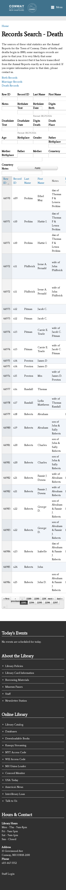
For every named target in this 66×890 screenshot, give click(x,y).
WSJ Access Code (15, 759)
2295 (39, 602)
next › (51, 598)
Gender (37, 137)
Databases (11, 731)
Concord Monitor (15, 773)
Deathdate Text (8, 122)
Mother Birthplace (8, 153)
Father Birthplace (55, 139)
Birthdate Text (22, 106)
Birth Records (9, 77)
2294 (31, 602)
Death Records (10, 85)
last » (59, 598)
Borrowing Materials (17, 680)
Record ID (23, 94)
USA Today (11, 780)
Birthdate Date (38, 106)
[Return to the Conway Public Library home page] (22, 10)
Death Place (52, 122)
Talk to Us (11, 800)
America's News (14, 787)
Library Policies (14, 666)
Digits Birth (52, 106)
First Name (55, 94)
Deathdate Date (23, 122)
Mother (37, 151)
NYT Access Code (15, 752)
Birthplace (23, 137)
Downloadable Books (17, 738)
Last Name (39, 94)
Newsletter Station (16, 700)
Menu (59, 7)
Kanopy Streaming (15, 745)
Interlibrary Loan (15, 794)
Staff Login (8, 873)
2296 (47, 602)
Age (4, 137)
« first (6, 598)
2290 (36, 598)
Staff (8, 693)
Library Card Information (19, 672)
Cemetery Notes (7, 166)
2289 (28, 598)
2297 (55, 602)
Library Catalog (14, 724)
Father (21, 151)
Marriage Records (12, 81)
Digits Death (36, 122)
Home (5, 26)
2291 (44, 598)
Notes (5, 103)
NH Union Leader (15, 766)
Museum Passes (14, 686)
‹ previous (15, 599)
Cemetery (54, 151)
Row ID (6, 94)
